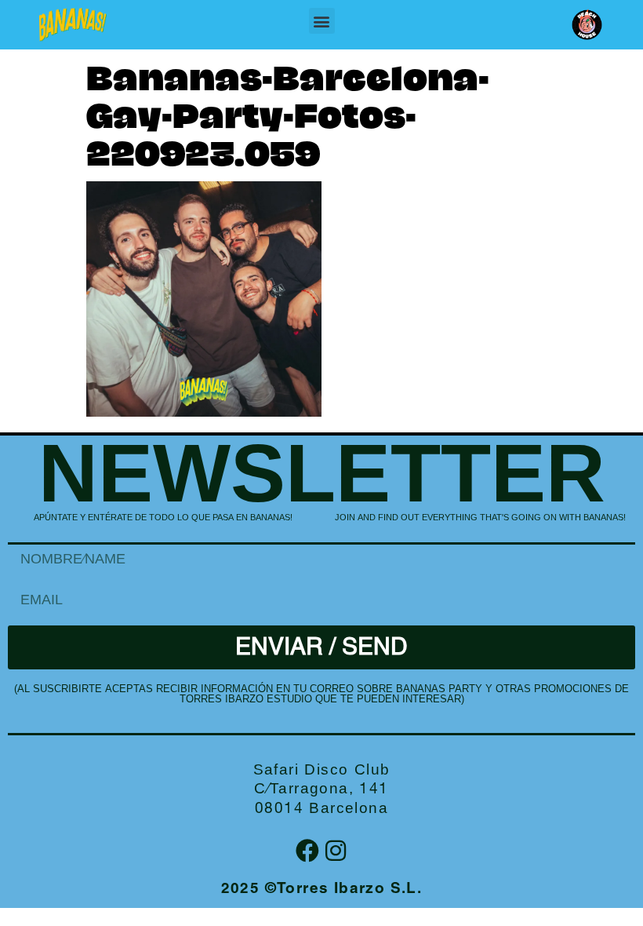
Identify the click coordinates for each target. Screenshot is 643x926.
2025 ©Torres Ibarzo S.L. (322, 889)
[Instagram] (336, 851)
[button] (322, 21)
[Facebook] (307, 851)
